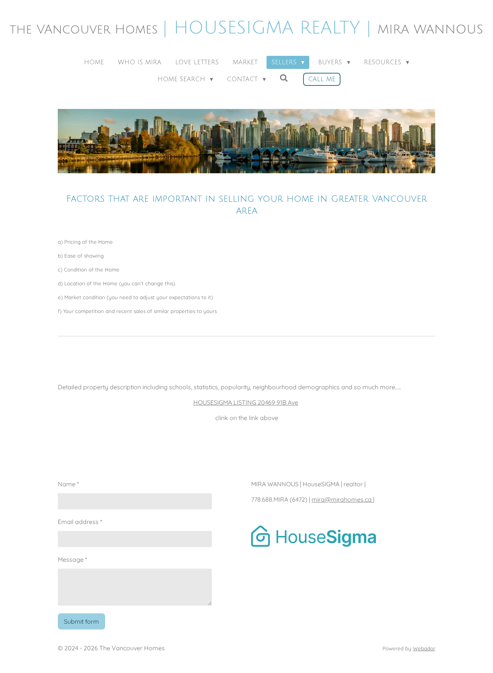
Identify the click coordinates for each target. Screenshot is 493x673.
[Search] (284, 78)
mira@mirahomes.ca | (343, 499)
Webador (424, 648)
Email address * (80, 522)
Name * (68, 484)
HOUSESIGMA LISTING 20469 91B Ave (245, 402)
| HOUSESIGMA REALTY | (246, 27)
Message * (72, 559)
